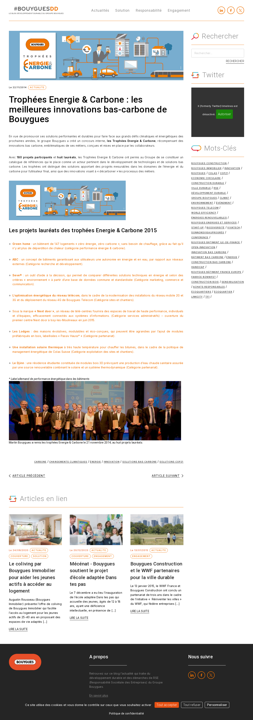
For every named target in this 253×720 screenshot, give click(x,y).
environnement (202, 202)
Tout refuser (192, 705)
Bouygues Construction (209, 163)
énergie (95, 461)
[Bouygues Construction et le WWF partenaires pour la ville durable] (156, 529)
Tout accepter (167, 705)
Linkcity (197, 296)
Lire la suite (18, 629)
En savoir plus (98, 695)
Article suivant (166, 475)
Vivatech (233, 227)
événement (224, 202)
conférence (200, 237)
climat (224, 197)
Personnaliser (217, 705)
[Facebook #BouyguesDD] (231, 10)
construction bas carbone (211, 262)
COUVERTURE (19, 556)
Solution (122, 10)
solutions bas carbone (139, 461)
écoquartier (223, 291)
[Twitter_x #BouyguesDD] (240, 10)
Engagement (179, 10)
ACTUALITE (37, 87)
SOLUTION (39, 556)
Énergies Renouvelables (209, 217)
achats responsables (209, 286)
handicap (198, 267)
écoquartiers (201, 291)
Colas (212, 173)
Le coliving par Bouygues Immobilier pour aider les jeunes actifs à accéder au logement (32, 577)
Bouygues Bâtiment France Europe (216, 272)
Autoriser (224, 114)
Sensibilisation (233, 281)
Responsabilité (149, 10)
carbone (40, 461)
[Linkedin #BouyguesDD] (221, 10)
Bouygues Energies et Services (214, 222)
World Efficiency (203, 212)
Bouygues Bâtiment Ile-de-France (215, 242)
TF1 (207, 296)
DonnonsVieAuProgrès (207, 232)
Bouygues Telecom (205, 207)
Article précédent (28, 475)
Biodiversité (216, 227)
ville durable (201, 188)
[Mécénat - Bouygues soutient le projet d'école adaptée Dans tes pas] (96, 529)
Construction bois (205, 281)
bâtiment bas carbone (207, 257)
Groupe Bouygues (204, 197)
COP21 (224, 173)
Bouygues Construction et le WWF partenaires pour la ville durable (156, 570)
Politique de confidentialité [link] (126, 713)
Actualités (100, 10)
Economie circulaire (206, 178)
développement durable (208, 193)
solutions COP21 (171, 461)
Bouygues (198, 173)
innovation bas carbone (209, 252)
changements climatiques (68, 461)
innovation (112, 461)
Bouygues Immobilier (206, 168)
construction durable (207, 183)
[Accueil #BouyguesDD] (36, 10)
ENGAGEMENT (103, 556)
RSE (216, 188)
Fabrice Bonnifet (203, 277)
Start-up (197, 227)
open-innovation (203, 247)
